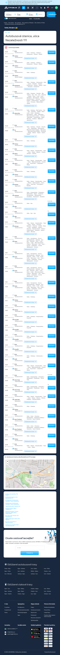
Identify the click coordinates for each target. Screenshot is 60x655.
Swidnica (34, 118)
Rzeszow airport (30, 99)
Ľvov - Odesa (47, 588)
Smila (15, 51)
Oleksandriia (30, 193)
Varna (42, 182)
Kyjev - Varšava (21, 568)
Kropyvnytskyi (34, 192)
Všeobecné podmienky (49, 607)
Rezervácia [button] (51, 52)
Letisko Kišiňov (17, 399)
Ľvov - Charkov (47, 573)
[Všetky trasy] (19, 7)
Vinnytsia (39, 224)
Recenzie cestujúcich (36, 617)
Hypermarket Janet (19, 186)
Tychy (28, 102)
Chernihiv (38, 93)
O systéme (7, 607)
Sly (15, 130)
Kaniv (28, 357)
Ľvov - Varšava (21, 571)
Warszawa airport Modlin (34, 131)
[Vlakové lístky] (28, 7)
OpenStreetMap (46, 487)
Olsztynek (43, 131)
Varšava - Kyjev (21, 573)
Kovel (42, 96)
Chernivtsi (29, 419)
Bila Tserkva (39, 110)
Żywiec (16, 96)
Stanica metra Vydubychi (20, 208)
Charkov (16, 56)
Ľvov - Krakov (34, 568)
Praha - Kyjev (8, 568)
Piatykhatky (36, 378)
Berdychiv (29, 226)
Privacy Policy (47, 610)
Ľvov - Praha (47, 568)
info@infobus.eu (11, 632)
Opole (42, 117)
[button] (37, 7)
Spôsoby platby (34, 620)
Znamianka (41, 192)
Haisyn (33, 152)
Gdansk (34, 132)
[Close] (53, 2)
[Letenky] (32, 7)
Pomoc (6, 612)
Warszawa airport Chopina (33, 115)
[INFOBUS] (11, 8)
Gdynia (38, 132)
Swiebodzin (34, 245)
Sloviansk (30, 86)
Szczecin (36, 247)
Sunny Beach (40, 184)
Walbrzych (40, 118)
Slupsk (28, 134)
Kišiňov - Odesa (34, 571)
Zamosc (42, 97)
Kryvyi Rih (29, 318)
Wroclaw (29, 118)
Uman (29, 152)
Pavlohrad (40, 193)
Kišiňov (16, 153)
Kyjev (15, 206)
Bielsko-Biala (40, 102)
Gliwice (42, 230)
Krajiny (32, 607)
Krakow (28, 100)
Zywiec (28, 103)
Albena (29, 182)
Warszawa (40, 114)
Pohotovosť (33, 615)
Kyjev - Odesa (21, 588)
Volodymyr (29, 97)
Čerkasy (16, 75)
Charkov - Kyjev (21, 593)
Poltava (35, 54)
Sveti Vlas (33, 184)
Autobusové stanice (35, 610)
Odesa (15, 163)
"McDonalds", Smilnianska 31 (21, 311)
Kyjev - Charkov (8, 593)
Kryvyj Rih (16, 319)
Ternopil (38, 126)
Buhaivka (35, 83)
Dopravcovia (34, 612)
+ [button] (7, 461)
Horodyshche (34, 238)
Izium (45, 85)
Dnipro (35, 193)
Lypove (29, 83)
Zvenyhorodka (38, 150)
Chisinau (34, 153)
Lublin (35, 114)
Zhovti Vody (17, 380)
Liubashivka (40, 163)
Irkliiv (45, 82)
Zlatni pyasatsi (36, 182)
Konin (43, 244)
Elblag (29, 132)
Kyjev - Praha (8, 571)
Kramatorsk (17, 85)
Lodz (39, 244)
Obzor (28, 184)
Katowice (42, 100)
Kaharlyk (38, 239)
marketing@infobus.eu (12, 634)
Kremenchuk (29, 54)
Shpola (32, 150)
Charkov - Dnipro (34, 588)
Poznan (28, 245)
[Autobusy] (23, 7)
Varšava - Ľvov (34, 573)
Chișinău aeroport (36, 399)
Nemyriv (38, 152)
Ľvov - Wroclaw (8, 573)
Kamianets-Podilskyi (39, 417)
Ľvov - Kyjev (33, 593)
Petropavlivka (30, 195)
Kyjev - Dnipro (21, 591)
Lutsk (38, 96)
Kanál (15, 359)
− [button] (7, 464)
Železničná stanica (19, 165)
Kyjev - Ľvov (7, 588)
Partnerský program (22, 612)
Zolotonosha (39, 82)
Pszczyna (33, 102)
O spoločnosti (8, 610)
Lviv (29, 128)
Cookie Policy (47, 612)
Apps (19, 615)
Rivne (34, 96)
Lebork (43, 132)
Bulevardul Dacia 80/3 (20, 401)
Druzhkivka (29, 196)
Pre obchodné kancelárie (23, 610)
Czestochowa (37, 117)
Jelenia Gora (29, 120)
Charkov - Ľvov (47, 571)
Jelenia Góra (17, 113)
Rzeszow (38, 99)
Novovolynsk (36, 97)
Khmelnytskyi (30, 417)
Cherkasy (33, 52)
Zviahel (29, 96)
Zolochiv (43, 126)
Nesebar (16, 184)
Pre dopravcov (21, 607)
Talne (44, 150)
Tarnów (43, 99)
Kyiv (33, 94)
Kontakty (7, 625)
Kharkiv (40, 54)
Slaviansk (16, 195)
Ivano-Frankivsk (18, 419)
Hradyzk (40, 83)
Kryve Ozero (33, 163)
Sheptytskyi (34, 128)
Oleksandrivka (38, 195)
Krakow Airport (35, 100)
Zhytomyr (44, 94)
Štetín (15, 241)
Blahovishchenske (36, 161)
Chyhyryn (38, 52)
